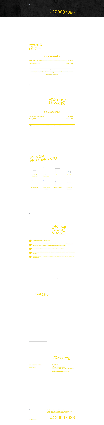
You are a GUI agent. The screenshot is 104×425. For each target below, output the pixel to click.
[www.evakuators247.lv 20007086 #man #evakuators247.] (36, 305)
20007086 (65, 12)
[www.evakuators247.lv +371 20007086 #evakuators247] (36, 323)
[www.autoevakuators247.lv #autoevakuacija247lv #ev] (51, 305)
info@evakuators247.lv (36, 364)
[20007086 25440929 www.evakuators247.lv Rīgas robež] (51, 323)
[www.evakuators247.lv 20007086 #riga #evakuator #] (67, 314)
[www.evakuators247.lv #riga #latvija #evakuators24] (67, 305)
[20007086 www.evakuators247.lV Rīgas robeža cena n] (67, 323)
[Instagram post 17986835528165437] (51, 314)
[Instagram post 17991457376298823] (36, 314)
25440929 (34, 367)
